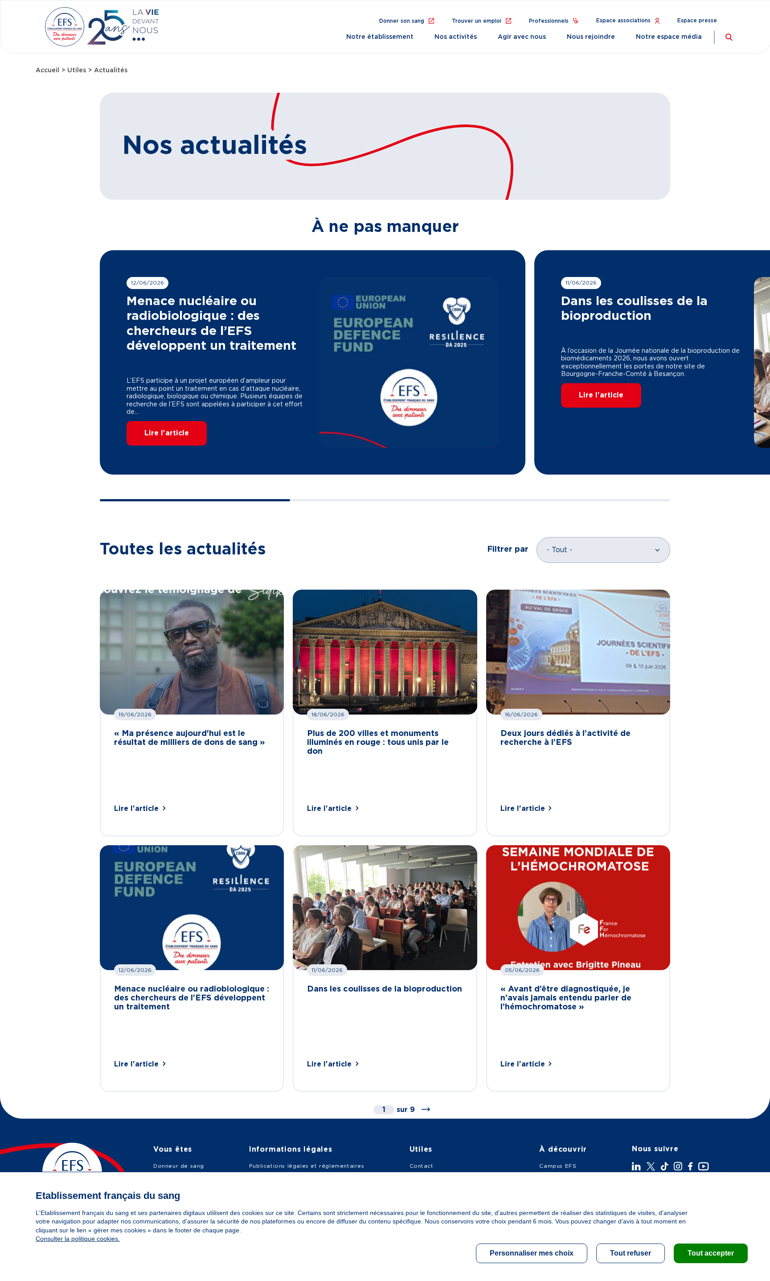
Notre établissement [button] (380, 37)
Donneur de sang (178, 1166)
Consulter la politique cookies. (78, 1238)
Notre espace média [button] (669, 37)
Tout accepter (711, 1253)
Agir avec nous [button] (522, 37)
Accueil (47, 70)
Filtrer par (507, 549)
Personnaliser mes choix (531, 1253)
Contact (422, 1166)
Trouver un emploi (476, 21)
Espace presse (697, 20)
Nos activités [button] (455, 37)
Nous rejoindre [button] (591, 37)
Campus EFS (557, 1166)
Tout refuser (630, 1253)
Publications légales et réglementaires (307, 1166)
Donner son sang (401, 21)
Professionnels (549, 21)
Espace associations (623, 20)
